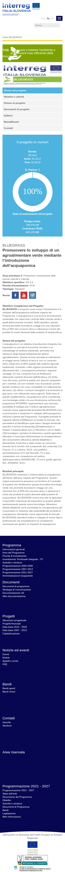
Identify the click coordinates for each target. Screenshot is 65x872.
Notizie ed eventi (15, 650)
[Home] (21, 9)
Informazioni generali (13, 549)
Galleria (8, 115)
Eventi (5, 654)
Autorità (6, 722)
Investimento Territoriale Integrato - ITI (22, 559)
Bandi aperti (8, 688)
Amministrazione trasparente (17, 575)
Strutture (7, 725)
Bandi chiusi (8, 691)
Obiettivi (6, 800)
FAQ (4, 664)
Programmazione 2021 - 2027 (26, 786)
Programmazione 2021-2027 (17, 572)
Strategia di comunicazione (16, 589)
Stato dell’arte (9, 793)
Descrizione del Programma (17, 797)
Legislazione (9, 813)
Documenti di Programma (16, 806)
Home (5, 37)
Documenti (11, 582)
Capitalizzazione (11, 633)
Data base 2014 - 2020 (14, 627)
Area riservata (13, 752)
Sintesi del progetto (15, 90)
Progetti (8, 616)
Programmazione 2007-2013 (17, 569)
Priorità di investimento (14, 556)
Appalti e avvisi (10, 661)
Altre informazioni (11, 816)
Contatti (8, 128)
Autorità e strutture (12, 562)
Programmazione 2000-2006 (17, 565)
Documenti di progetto (17, 109)
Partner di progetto (14, 103)
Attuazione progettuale (14, 620)
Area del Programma (13, 552)
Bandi (7, 684)
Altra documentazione (14, 596)
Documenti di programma (15, 586)
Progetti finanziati (11, 623)
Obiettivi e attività (14, 96)
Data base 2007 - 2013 (14, 630)
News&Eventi (11, 121)
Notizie (6, 657)
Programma (11, 545)
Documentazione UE (13, 593)
